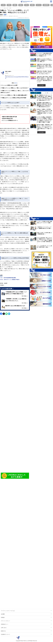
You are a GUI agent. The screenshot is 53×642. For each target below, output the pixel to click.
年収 (9, 4)
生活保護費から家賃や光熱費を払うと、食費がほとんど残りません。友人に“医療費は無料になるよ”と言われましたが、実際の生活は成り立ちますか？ (44, 104)
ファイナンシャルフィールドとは (8, 610)
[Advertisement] (15, 60)
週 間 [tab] (35, 92)
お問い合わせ (3, 627)
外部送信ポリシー (4, 624)
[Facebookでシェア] (1, 314)
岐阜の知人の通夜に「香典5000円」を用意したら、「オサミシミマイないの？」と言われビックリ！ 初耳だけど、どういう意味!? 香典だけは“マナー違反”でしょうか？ (44, 127)
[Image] (15, 475)
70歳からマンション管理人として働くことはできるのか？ (15, 87)
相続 (15, 4)
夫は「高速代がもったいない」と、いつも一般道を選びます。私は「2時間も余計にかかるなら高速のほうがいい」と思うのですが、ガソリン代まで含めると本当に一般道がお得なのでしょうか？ (44, 98)
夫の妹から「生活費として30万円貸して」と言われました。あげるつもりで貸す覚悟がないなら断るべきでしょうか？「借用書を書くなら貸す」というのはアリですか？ (44, 112)
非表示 (15, 82)
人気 (3, 4)
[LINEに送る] (6, 314)
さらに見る (41, 85)
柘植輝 (5, 14)
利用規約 (3, 617)
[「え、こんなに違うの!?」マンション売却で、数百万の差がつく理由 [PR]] (41, 249)
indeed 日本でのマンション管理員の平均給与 (9, 279)
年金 (26, 4)
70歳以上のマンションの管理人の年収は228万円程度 (13, 97)
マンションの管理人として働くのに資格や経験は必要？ (14, 95)
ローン (38, 4)
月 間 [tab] (46, 92)
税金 (21, 4)
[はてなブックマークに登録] (9, 314)
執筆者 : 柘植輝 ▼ (8, 71)
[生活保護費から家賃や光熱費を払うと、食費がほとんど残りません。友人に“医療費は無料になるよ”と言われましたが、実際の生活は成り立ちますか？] (33, 104)
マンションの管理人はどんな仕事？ (9, 85)
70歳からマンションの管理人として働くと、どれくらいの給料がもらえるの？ (15, 91)
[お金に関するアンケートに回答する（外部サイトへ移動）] (41, 260)
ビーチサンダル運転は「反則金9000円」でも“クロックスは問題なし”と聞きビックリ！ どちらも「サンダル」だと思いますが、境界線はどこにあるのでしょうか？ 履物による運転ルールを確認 (44, 119)
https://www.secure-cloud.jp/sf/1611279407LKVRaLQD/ (16, 77)
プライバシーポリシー (5, 620)
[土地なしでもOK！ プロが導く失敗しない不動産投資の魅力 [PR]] (41, 235)
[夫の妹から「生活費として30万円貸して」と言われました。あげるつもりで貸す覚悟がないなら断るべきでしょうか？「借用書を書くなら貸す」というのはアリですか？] (33, 111)
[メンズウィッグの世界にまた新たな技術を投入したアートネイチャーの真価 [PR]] (41, 224)
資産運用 (46, 4)
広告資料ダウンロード (5, 634)
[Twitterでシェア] (4, 314)
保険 (32, 4)
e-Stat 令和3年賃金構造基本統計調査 (8, 277)
